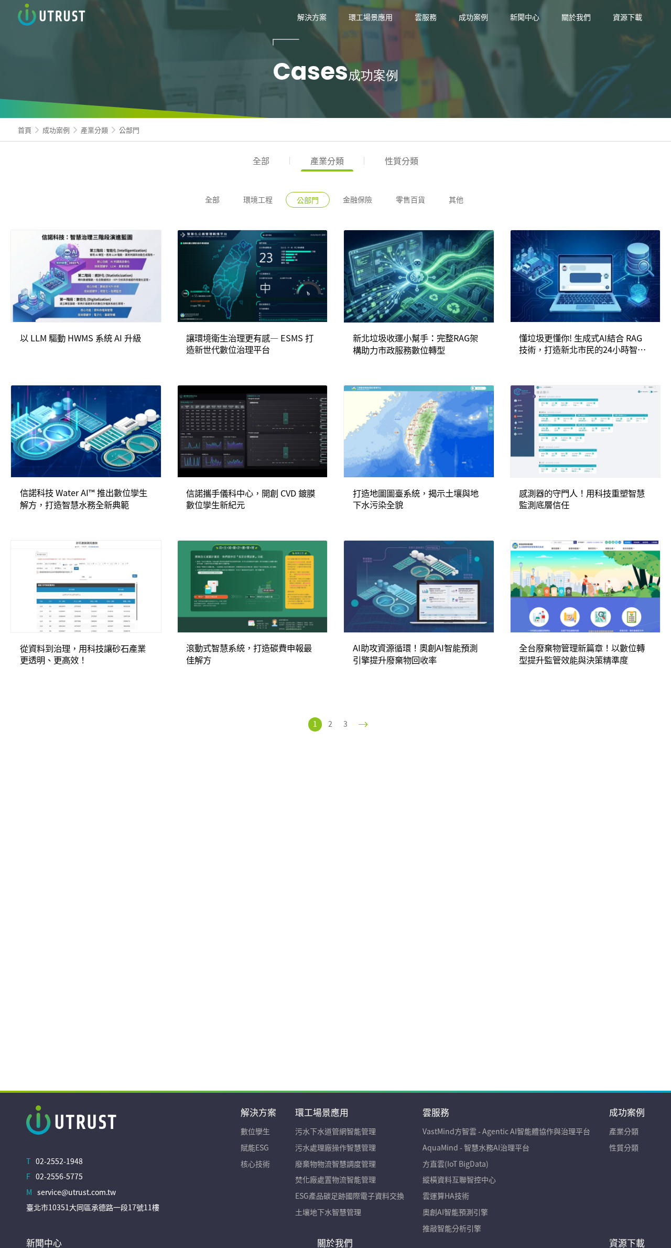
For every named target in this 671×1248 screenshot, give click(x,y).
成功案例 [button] (473, 17)
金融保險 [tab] (357, 199)
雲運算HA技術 (446, 1195)
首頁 (24, 130)
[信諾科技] (96, 17)
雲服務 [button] (426, 17)
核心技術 (255, 1163)
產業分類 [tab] (327, 160)
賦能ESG (255, 1147)
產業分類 (94, 130)
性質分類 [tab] (401, 160)
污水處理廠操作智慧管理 (335, 1147)
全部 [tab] (261, 160)
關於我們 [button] (576, 17)
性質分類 (623, 1147)
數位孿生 (255, 1131)
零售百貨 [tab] (410, 199)
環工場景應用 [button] (371, 17)
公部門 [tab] (308, 200)
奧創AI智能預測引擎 (455, 1212)
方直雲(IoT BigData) (456, 1163)
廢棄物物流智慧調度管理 (335, 1163)
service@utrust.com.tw (76, 1192)
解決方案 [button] (312, 17)
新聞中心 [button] (524, 17)
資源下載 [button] (627, 17)
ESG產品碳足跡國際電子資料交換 (349, 1195)
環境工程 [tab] (258, 199)
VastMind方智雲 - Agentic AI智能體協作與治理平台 (506, 1131)
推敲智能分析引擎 (452, 1228)
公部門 (129, 130)
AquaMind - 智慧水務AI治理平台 (476, 1147)
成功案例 (56, 130)
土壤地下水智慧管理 (328, 1212)
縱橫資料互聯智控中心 (459, 1179)
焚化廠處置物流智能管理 (335, 1179)
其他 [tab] (456, 199)
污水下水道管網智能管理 (335, 1131)
